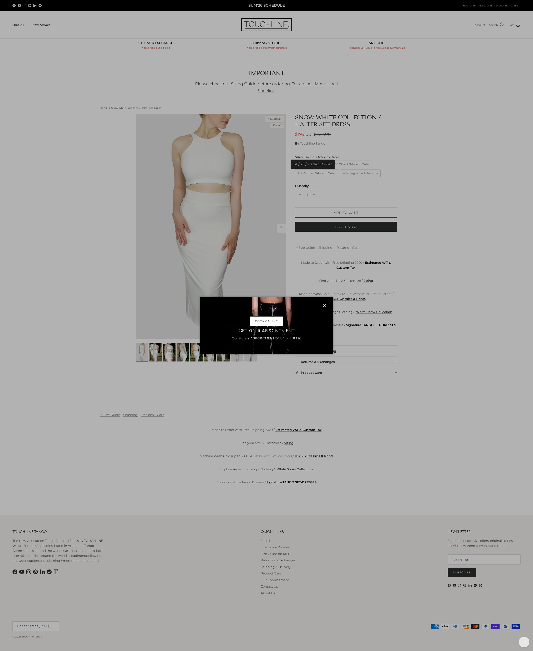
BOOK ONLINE (266, 321)
